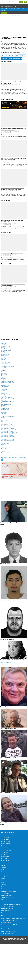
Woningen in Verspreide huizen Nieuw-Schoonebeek (14, 460)
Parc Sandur (3, 405)
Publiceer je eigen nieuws (6, 893)
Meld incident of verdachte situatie (8, 891)
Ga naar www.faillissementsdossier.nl (9, 920)
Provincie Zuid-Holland (6, 858)
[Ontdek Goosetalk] (14, 105)
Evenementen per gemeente (7, 912)
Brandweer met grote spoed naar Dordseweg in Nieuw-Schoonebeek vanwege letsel (13, 129)
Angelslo (3, 347)
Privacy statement (20, 939)
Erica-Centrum (4, 373)
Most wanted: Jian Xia (5, 563)
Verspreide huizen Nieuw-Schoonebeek (12, 15)
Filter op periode (17, 58)
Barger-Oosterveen (5, 353)
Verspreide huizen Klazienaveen (8, 428)
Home (2, 8)
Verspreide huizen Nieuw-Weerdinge (9, 433)
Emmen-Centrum (4, 363)
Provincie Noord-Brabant (6, 848)
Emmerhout (3, 369)
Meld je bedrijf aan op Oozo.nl (7, 897)
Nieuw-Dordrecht (4, 393)
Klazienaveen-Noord (5, 385)
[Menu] (25, 2)
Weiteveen (3, 444)
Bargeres (3, 351)
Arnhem (2, 869)
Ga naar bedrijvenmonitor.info (7, 927)
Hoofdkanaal (3, 380)
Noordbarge (3, 396)
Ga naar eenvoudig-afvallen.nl (7, 933)
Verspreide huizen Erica (6, 427)
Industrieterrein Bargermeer (7, 381)
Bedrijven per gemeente (6, 910)
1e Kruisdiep (3, 342)
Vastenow (3, 417)
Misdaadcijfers (11, 12)
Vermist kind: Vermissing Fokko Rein (8, 792)
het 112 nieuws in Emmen (17, 55)
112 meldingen (4, 12)
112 (14, 8)
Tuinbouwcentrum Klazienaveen (8, 416)
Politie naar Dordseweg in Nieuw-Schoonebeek (12, 253)
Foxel (2, 377)
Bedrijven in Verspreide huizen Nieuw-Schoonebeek (14, 457)
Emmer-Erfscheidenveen (6, 367)
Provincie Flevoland (5, 837)
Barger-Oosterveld (5, 354)
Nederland (4, 4)
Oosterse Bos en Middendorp (7, 401)
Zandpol (3, 450)
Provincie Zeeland (5, 856)
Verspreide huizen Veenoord (7, 438)
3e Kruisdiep (3, 343)
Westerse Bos (4, 448)
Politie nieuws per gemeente (7, 908)
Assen (2, 863)
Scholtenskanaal (4, 411)
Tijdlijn (6, 8)
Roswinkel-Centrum (5, 408)
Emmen (8, 4)
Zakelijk (18, 8)
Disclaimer (12, 939)
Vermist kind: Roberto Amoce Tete (8, 728)
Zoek (21, 1)
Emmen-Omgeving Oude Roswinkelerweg (10, 365)
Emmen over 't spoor (5, 362)
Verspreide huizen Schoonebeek (8, 436)
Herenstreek (3, 378)
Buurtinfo (11, 8)
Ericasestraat (4, 374)
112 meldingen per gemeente (7, 906)
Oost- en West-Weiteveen (6, 397)
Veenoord (3, 419)
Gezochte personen (18, 12)
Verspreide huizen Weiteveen (7, 439)
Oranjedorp (3, 402)
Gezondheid (3, 10)
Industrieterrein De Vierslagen (7, 382)
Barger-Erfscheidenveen (6, 350)
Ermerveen (3, 375)
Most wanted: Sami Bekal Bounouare (8, 600)
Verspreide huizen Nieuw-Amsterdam (9, 429)
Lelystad (3, 865)
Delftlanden (3, 358)
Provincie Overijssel (5, 852)
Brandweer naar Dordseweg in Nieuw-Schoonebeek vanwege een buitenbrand (13, 284)
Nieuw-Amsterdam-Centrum (7, 392)
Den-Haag (3, 886)
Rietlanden (3, 407)
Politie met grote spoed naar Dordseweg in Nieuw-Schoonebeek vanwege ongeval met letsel (12, 188)
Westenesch (3, 447)
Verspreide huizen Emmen (6, 424)
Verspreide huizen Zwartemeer (7, 440)
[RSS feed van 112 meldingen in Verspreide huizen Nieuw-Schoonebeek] (26, 38)
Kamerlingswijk (4, 384)
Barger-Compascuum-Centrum (7, 348)
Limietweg (3, 390)
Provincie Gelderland (5, 841)
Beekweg (3, 357)
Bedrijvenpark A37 (5, 355)
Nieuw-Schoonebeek (16, 4)
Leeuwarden (3, 867)
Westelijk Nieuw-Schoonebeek (7, 446)
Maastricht (3, 874)
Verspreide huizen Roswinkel (7, 435)
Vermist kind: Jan (4, 706)
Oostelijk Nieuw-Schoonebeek (7, 398)
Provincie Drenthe (5, 835)
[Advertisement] (14, 26)
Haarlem (3, 878)
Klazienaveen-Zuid (5, 386)
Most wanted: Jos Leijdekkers (7, 639)
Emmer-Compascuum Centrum (7, 366)
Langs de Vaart (4, 389)
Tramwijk (3, 415)
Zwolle (2, 880)
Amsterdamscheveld (5, 346)
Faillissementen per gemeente (7, 902)
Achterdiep (3, 344)
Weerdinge (3, 442)
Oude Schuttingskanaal (6, 404)
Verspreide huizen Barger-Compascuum (9, 423)
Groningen (3, 871)
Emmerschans (4, 371)
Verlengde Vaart (4, 420)
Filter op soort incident (6, 58)
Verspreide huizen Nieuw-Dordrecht (8, 431)
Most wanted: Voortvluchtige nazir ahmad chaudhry (12, 659)
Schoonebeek (4, 412)
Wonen (22, 8)
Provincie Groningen (5, 843)
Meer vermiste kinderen (6, 827)
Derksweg (3, 359)
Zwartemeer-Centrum (5, 452)
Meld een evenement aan (6, 895)
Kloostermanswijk (4, 388)
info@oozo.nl (17, 938)
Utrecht (2, 882)
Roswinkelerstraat (5, 409)
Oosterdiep (3, 400)
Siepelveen (3, 413)
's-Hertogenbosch (5, 876)
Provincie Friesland (5, 839)
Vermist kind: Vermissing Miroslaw (8, 757)
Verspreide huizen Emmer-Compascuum (9, 425)
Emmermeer (3, 370)
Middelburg (3, 884)
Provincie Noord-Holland (6, 850)
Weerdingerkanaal (5, 443)
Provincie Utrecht (4, 854)
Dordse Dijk (3, 361)
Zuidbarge (3, 451)
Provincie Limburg (5, 845)
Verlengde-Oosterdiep (5, 421)
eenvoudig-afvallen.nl (12, 478)
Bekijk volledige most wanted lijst (8, 662)
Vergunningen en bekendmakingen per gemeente (11, 904)
